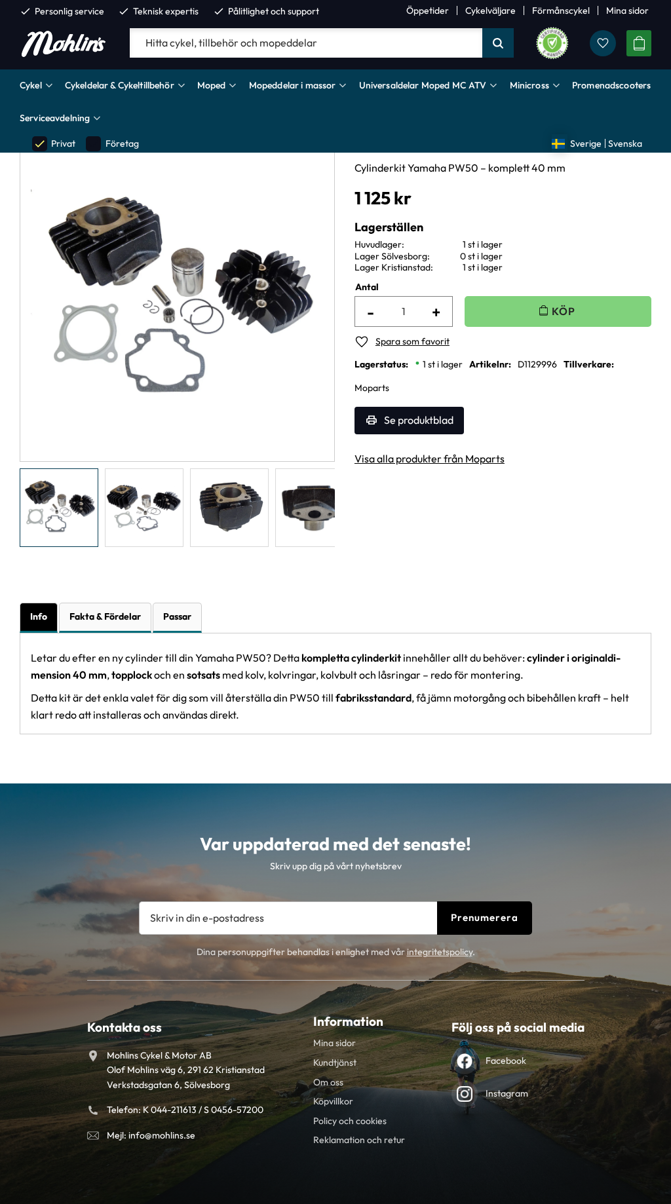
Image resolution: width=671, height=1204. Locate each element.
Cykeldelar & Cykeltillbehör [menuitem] (119, 85)
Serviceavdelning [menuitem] (55, 118)
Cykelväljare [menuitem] (490, 10)
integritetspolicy (439, 952)
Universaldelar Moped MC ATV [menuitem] (423, 85)
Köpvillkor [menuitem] (333, 1101)
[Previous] (52, 299)
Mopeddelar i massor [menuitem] (292, 85)
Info (38, 616)
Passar (177, 616)
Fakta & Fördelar (105, 616)
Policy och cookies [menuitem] (350, 1121)
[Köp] (558, 311)
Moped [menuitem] (211, 85)
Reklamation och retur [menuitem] (359, 1140)
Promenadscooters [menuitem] (611, 85)
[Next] (302, 299)
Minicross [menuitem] (529, 85)
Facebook (506, 1060)
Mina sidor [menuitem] (627, 10)
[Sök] (498, 43)
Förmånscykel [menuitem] (561, 10)
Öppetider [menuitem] (427, 10)
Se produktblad (418, 419)
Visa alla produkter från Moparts (430, 458)
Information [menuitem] (348, 1021)
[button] (603, 43)
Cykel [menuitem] (31, 85)
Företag (112, 144)
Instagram (507, 1093)
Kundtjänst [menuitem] (334, 1062)
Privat (54, 144)
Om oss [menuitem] (328, 1082)
